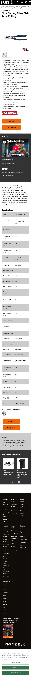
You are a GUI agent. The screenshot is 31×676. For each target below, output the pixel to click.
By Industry (6, 512)
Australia (5, 584)
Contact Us (6, 532)
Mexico (5, 604)
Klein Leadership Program (23, 547)
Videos (22, 511)
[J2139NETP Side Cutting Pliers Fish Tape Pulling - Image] (15, 51)
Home (2, 6)
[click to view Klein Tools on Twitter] (13, 645)
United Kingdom (5, 613)
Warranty (11, 421)
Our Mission (14, 534)
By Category (5, 508)
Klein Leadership (14, 550)
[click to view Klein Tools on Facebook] (7, 645)
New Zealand (5, 608)
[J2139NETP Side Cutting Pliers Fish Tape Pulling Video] (7, 55)
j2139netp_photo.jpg (17, 173)
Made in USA (5, 520)
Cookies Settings (15, 662)
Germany (5, 593)
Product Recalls (5, 557)
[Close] (29, 651)
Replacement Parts (6, 545)
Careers (22, 529)
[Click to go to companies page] (26, 2)
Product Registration (6, 553)
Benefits (22, 536)
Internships (23, 542)
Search (5, 549)
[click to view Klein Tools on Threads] (24, 645)
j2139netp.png (10, 175)
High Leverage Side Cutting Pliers (14, 8)
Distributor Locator (14, 505)
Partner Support (5, 540)
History (13, 543)
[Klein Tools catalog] (11, 631)
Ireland (4, 595)
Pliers (12, 6)
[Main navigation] (29, 2)
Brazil (4, 587)
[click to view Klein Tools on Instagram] (16, 645)
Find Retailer (12, 128)
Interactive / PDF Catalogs (23, 506)
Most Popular (5, 516)
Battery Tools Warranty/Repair (6, 564)
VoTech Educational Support (6, 571)
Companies (14, 531)
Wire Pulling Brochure (8, 163)
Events (13, 546)
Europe (5, 590)
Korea (4, 601)
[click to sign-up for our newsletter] (22, 2)
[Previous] (12, 482)
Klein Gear (14, 514)
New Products (5, 503)
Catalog (7, 6)
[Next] (19, 482)
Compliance (11, 428)
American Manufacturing (14, 538)
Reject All (15, 668)
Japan (4, 598)
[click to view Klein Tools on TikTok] (22, 645)
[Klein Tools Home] (6, 3)
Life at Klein (23, 539)
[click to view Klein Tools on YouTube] (9, 645)
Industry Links (22, 514)
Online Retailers (13, 510)
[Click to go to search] (18, 3)
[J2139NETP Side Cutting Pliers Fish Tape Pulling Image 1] (4, 56)
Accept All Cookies (15, 673)
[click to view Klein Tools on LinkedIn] (19, 645)
